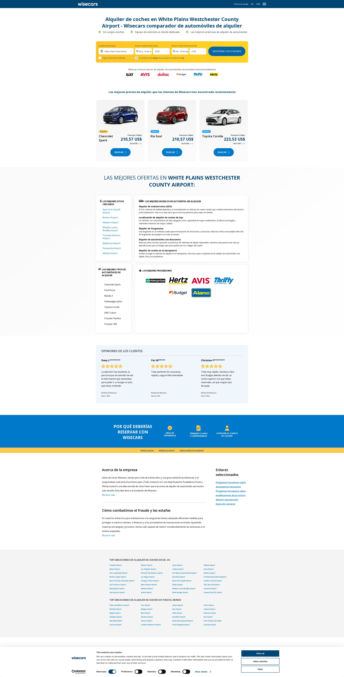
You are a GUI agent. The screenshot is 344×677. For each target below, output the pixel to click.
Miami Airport (115, 569)
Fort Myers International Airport (184, 573)
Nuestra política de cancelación (192, 450)
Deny (260, 669)
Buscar (119, 152)
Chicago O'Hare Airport (150, 581)
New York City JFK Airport (181, 581)
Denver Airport (146, 565)
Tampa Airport (178, 569)
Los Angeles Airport (148, 569)
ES (252, 4)
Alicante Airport (147, 617)
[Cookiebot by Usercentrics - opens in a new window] (78, 672)
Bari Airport (208, 617)
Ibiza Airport (145, 613)
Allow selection (260, 661)
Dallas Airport (177, 585)
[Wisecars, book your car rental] (88, 4)
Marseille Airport (116, 621)
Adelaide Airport (116, 617)
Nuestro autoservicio (227, 499)
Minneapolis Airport (117, 588)
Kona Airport (209, 569)
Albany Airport (110, 253)
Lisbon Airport (177, 605)
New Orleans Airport (149, 585)
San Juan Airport (210, 625)
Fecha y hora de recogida (146, 46)
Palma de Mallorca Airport (119, 605)
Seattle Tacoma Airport (213, 581)
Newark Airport (110, 222)
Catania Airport (209, 609)
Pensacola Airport (112, 248)
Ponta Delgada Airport (181, 625)
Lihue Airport (177, 565)
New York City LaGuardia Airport (122, 581)
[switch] (138, 671)
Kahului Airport (209, 565)
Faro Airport (145, 605)
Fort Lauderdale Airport (119, 573)
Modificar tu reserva (166, 450)
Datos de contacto (225, 504)
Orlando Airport (116, 565)
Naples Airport (115, 613)
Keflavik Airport (115, 609)
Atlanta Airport (209, 573)
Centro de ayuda (241, 4)
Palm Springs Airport (180, 592)
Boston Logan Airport (118, 577)
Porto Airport (209, 605)
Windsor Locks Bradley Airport (110, 229)
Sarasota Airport (210, 588)
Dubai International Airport (182, 621)
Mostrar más (108, 494)
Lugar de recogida (107, 46)
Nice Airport (177, 609)
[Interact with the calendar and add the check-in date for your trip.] (143, 51)
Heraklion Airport (179, 617)
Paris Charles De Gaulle (212, 621)
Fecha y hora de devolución (184, 46)
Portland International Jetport (215, 577)
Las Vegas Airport (148, 577)
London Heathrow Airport (151, 625)
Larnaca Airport (115, 625)
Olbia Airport (177, 613)
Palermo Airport (210, 613)
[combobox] (191, 51)
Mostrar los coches (227, 51)
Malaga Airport (147, 609)
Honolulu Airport (178, 577)
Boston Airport (110, 217)
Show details (201, 672)
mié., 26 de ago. (181, 51)
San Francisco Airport (118, 585)
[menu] (264, 4)
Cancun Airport (146, 621)
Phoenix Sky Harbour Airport (152, 573)
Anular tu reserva (147, 450)
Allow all (260, 653)
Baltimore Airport (111, 243)
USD (258, 4)
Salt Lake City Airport (212, 585)
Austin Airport (146, 592)
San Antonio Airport (117, 592)
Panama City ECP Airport (213, 592)
